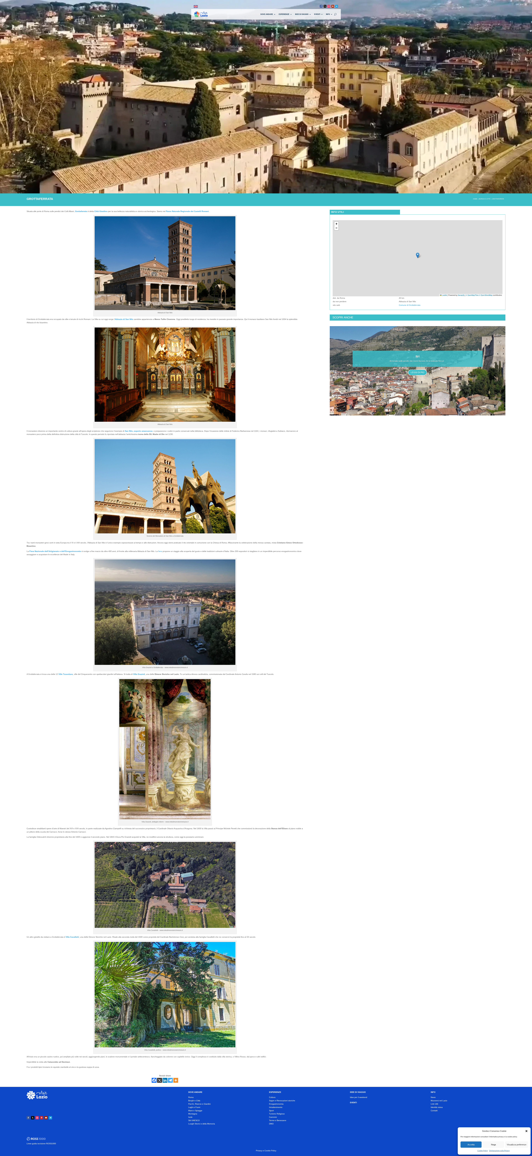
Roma (191, 1097)
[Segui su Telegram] (336, 6)
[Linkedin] (165, 1080)
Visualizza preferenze (516, 1144)
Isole (190, 1117)
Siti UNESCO (194, 1120)
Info (328, 14)
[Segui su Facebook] (321, 6)
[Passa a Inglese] (195, 6)
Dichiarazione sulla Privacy (499, 1151)
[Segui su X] (325, 6)
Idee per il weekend (358, 1097)
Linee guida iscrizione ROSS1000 (41, 1143)
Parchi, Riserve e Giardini (199, 1104)
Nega (493, 1144)
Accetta (471, 1144)
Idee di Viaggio (301, 14)
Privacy (259, 1150)
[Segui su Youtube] (332, 6)
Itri (418, 356)
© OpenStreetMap (486, 295)
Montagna (192, 1114)
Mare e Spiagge (195, 1110)
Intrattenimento (275, 1107)
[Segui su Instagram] (329, 6)
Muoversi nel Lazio (439, 1100)
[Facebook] (154, 1080)
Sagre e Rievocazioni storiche (282, 1100)
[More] (175, 1080)
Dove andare (266, 14)
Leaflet (444, 295)
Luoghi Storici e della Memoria (201, 1124)
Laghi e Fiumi (194, 1107)
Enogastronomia (276, 1104)
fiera (160, 551)
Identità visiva (437, 1107)
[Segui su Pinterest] (41, 1117)
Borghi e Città (194, 1100)
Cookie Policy (482, 1151)
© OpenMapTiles (472, 295)
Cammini (273, 1117)
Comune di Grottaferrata (409, 305)
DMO (271, 1124)
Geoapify (461, 295)
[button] (526, 1131)
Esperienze (284, 14)
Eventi (317, 14)
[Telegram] (170, 1080)
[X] (159, 1080)
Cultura (272, 1097)
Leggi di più (417, 372)
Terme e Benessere (277, 1120)
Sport (271, 1110)
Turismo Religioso (277, 1114)
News (433, 1097)
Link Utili (434, 1104)
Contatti (434, 1110)
